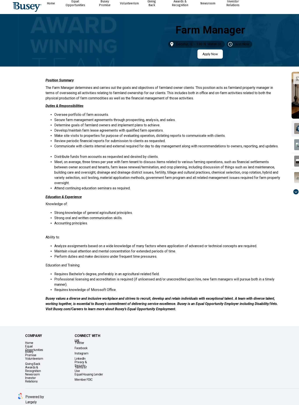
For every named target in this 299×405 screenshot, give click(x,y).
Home (29, 343)
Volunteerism (33, 358)
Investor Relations (31, 379)
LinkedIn (80, 358)
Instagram (81, 353)
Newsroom (32, 374)
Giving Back (32, 364)
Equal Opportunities (34, 348)
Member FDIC (83, 379)
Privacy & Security (81, 364)
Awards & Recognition (33, 369)
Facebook (81, 348)
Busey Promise (30, 353)
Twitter (79, 343)
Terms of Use (81, 369)
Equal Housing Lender (89, 374)
